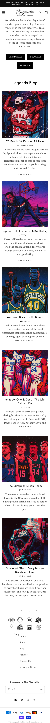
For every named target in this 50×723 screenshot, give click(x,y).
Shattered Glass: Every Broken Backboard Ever (25, 570)
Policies (24, 655)
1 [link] (6, 610)
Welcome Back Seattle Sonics (25, 317)
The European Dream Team (25, 486)
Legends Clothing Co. (21, 722)
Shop (22, 642)
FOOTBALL (35, 57)
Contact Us (25, 661)
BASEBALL (25, 65)
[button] (3, 13)
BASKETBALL (15, 57)
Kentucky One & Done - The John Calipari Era (25, 401)
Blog (22, 648)
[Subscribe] (41, 689)
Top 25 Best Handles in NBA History (25, 231)
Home (23, 636)
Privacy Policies (28, 667)
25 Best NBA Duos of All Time (25, 141)
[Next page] (44, 611)
